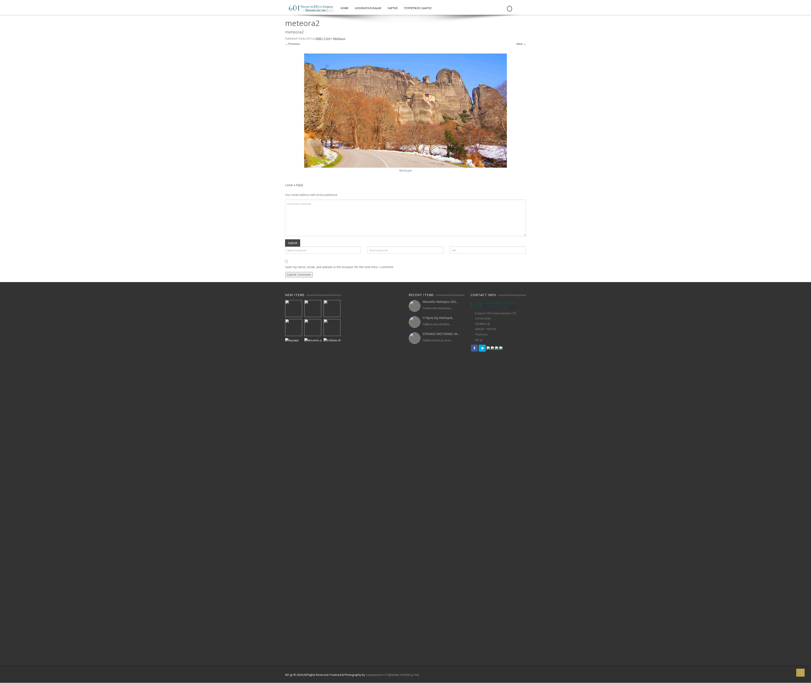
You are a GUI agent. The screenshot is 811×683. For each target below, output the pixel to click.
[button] (800, 673)
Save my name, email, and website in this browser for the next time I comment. (339, 267)
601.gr (479, 340)
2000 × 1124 (322, 38)
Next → (521, 44)
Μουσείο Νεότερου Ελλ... (440, 302)
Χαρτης (393, 8)
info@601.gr (482, 324)
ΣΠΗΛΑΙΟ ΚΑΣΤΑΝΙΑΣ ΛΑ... (441, 334)
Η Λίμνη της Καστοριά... (438, 318)
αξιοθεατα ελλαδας (368, 8)
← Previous (292, 44)
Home (344, 8)
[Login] (509, 5)
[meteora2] (405, 110)
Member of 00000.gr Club (404, 674)
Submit (292, 243)
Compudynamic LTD (377, 674)
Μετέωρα (339, 38)
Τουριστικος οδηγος (418, 8)
